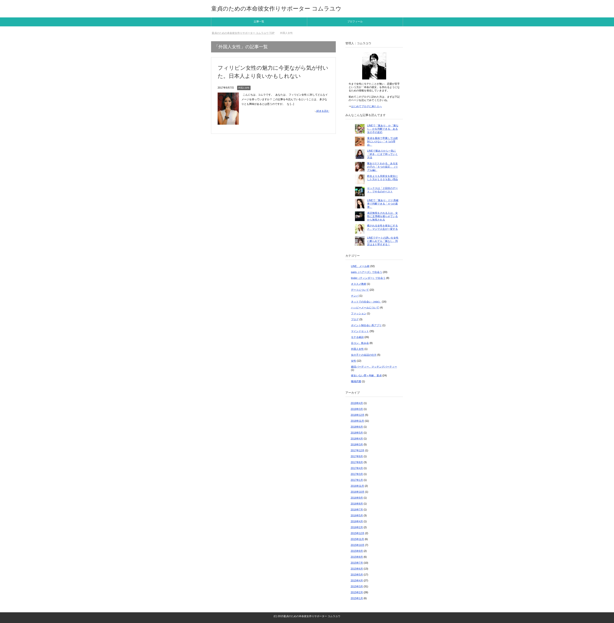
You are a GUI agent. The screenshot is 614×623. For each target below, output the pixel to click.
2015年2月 (357, 592)
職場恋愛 (356, 381)
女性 (353, 360)
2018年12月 (357, 415)
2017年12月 (357, 450)
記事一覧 (259, 21)
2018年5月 (357, 432)
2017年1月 (357, 480)
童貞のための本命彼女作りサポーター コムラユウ (276, 8)
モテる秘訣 (357, 337)
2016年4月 (357, 521)
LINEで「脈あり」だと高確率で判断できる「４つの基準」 (382, 203)
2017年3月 (357, 474)
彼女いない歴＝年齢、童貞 (366, 375)
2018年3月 (357, 444)
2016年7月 (357, 509)
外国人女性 (243, 87)
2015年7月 (357, 562)
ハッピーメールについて (365, 307)
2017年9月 (357, 456)
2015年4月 (357, 580)
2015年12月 (357, 533)
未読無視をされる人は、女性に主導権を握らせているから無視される (382, 216)
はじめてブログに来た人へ (366, 106)
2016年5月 (357, 515)
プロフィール (355, 21)
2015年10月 (357, 545)
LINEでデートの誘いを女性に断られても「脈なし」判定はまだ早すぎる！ (382, 241)
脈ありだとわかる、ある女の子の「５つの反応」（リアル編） (382, 166)
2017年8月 (357, 462)
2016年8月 (357, 503)
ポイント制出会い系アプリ (366, 325)
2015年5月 (357, 574)
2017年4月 (357, 468)
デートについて (360, 289)
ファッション (358, 313)
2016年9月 (357, 497)
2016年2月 (357, 527)
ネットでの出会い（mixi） (366, 301)
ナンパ (355, 295)
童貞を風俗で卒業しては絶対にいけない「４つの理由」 (382, 141)
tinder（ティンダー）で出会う (368, 278)
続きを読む (322, 111)
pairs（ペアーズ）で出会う (366, 272)
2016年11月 (357, 486)
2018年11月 (357, 421)
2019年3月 (357, 409)
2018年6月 (357, 426)
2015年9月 (357, 551)
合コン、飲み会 (360, 343)
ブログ (355, 319)
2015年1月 (357, 598)
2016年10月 (357, 492)
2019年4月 (357, 403)
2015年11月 (357, 539)
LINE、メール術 (360, 266)
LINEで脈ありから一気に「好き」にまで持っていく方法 (382, 154)
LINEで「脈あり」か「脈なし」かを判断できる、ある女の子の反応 (382, 129)
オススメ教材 (358, 284)
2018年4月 (357, 438)
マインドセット (360, 331)
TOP (245, 33)
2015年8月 (357, 557)
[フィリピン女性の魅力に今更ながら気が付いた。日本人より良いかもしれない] (228, 122)
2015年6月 (357, 568)
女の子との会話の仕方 (364, 355)
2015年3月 (357, 586)
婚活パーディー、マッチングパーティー (374, 366)
